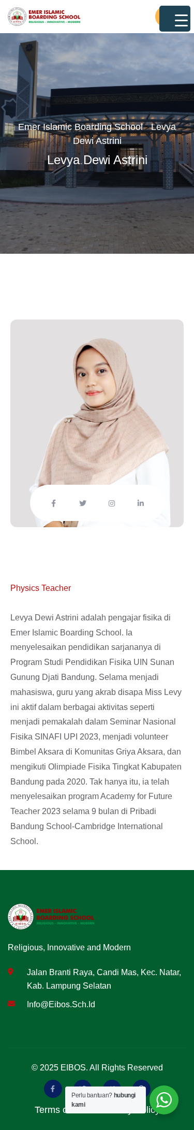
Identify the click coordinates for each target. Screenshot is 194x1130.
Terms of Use (62, 1110)
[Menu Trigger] (174, 19)
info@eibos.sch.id (61, 1004)
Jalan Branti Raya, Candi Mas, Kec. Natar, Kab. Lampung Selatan (104, 979)
